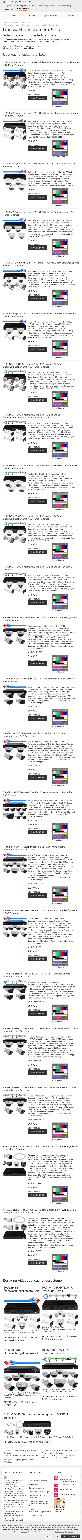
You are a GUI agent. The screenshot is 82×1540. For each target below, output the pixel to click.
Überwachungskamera (11, 1500)
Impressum (33, 1477)
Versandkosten (43, 1477)
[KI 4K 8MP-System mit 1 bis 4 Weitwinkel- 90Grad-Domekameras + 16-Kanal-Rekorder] (15, 180)
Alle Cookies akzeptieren (70, 1536)
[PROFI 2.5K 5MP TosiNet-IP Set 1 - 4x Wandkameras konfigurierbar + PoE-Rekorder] (15, 695)
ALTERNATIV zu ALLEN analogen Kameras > (27, 1442)
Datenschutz (59, 1532)
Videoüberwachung (10, 1515)
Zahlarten (43, 1480)
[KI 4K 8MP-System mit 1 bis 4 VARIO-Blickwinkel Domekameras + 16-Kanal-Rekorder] (15, 228)
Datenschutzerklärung (36, 1488)
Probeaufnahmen (58, 106)
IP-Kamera (32, 1509)
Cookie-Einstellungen (36, 1515)
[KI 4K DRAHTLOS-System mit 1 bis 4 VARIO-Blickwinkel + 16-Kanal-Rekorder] (15, 583)
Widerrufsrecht (34, 1480)
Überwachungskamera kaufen (39, 1501)
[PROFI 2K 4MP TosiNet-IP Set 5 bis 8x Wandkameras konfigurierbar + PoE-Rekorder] (15, 808)
